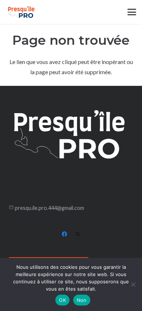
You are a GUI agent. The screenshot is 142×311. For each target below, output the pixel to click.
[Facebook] (64, 234)
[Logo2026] (21, 12)
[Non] (133, 284)
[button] (132, 12)
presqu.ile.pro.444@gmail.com (49, 208)
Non (82, 300)
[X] (77, 234)
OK (62, 300)
